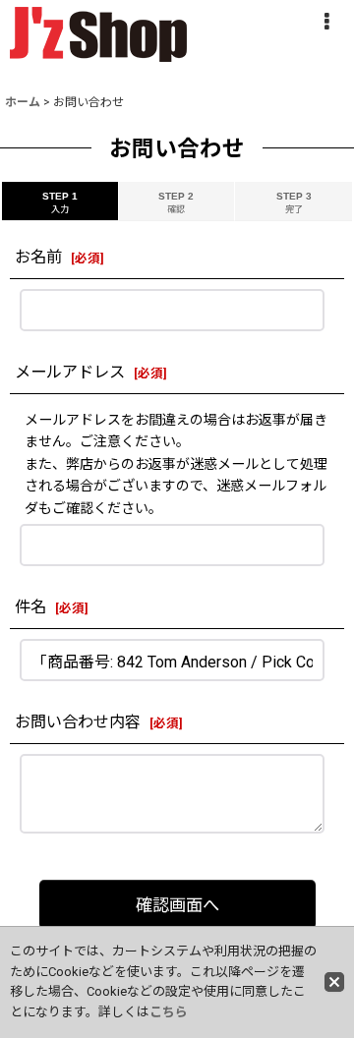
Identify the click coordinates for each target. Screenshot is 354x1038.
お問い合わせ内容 (78, 722)
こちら (168, 1012)
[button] (326, 21)
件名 (30, 607)
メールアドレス (70, 372)
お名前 (38, 257)
